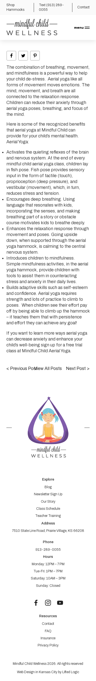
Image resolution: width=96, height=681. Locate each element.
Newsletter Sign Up (48, 494)
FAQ (48, 631)
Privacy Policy (48, 645)
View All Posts (48, 368)
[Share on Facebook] (11, 56)
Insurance (48, 638)
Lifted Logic (70, 672)
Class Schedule (48, 509)
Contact (48, 624)
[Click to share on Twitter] (23, 56)
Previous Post (21, 368)
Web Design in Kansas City (37, 672)
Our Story (48, 501)
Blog (48, 487)
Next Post (78, 368)
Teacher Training (48, 516)
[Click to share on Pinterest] (35, 56)
